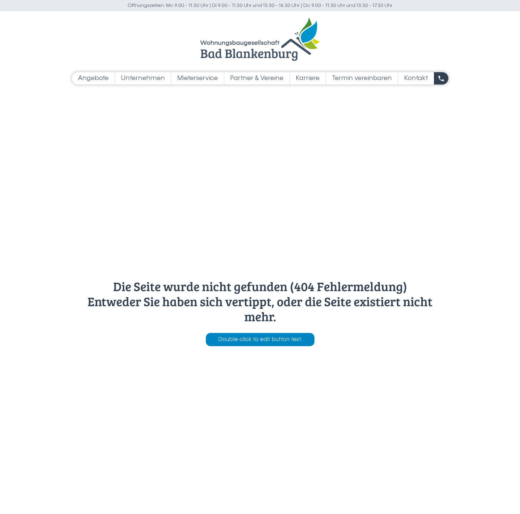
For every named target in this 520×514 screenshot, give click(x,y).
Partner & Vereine (256, 78)
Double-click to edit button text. (260, 339)
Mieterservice (197, 78)
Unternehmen (143, 78)
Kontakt (416, 78)
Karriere (308, 78)
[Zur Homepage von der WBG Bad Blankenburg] (260, 39)
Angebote (93, 78)
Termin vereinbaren (362, 78)
